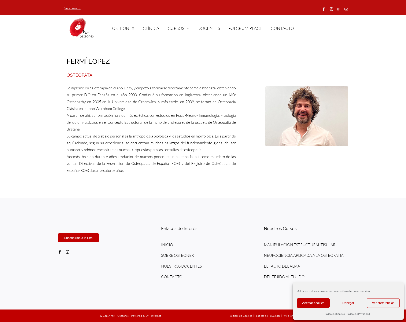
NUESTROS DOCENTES (181, 266)
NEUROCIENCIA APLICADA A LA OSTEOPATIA (304, 255)
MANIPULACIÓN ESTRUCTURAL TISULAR (299, 244)
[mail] (346, 9)
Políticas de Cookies (240, 315)
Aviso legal (289, 315)
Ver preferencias (383, 303)
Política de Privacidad (358, 313)
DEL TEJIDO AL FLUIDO (284, 276)
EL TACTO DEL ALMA (282, 266)
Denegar (348, 303)
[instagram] (331, 9)
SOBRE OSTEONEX (177, 255)
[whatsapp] (338, 9)
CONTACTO (171, 276)
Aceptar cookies (313, 303)
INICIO (167, 244)
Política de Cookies (335, 313)
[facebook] (323, 9)
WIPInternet (153, 315)
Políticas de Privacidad (267, 315)
